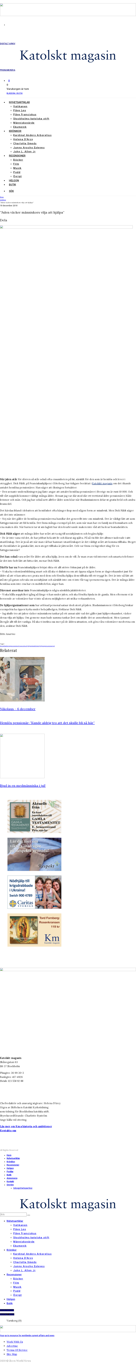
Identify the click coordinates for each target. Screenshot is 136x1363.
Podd (16, 172)
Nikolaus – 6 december (17, 709)
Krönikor (15, 131)
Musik (17, 168)
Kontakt (10, 1181)
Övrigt (17, 176)
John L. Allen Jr (24, 151)
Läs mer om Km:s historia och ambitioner (26, 1126)
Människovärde (24, 122)
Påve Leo (19, 110)
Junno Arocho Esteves (29, 147)
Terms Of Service (17, 1350)
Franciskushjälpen (25, 646)
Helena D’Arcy (23, 139)
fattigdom (3, 646)
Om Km (10, 1185)
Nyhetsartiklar (19, 102)
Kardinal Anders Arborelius (32, 135)
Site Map (12, 1354)
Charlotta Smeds (25, 143)
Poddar (10, 1171)
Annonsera (12, 1178)
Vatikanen (20, 106)
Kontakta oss (8, 1130)
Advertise (12, 1345)
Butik (12, 184)
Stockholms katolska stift (31, 118)
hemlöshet (35, 646)
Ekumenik (20, 126)
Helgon (14, 180)
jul (54, 646)
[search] (28, 1215)
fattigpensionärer (12, 646)
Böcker (18, 159)
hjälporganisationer (46, 646)
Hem (9, 1155)
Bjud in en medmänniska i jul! (23, 785)
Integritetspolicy (22, 1188)
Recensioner (17, 155)
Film (16, 163)
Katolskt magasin (102, 483)
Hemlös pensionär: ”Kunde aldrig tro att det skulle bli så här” (47, 723)
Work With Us (15, 1341)
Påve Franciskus (24, 114)
